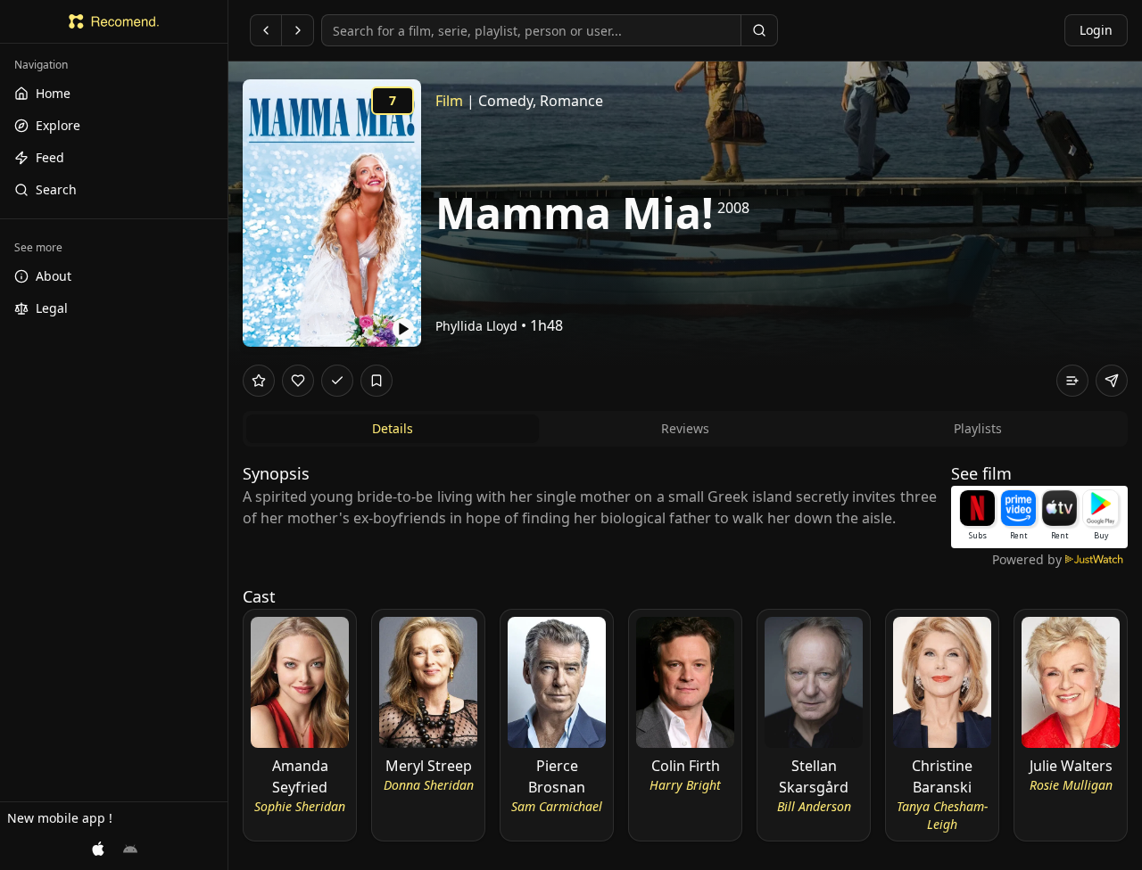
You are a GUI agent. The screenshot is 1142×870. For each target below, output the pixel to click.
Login (1096, 29)
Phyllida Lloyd (476, 325)
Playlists (978, 428)
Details (392, 428)
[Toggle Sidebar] (227, 435)
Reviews (685, 428)
